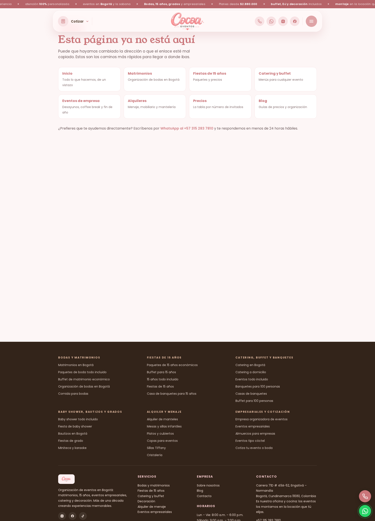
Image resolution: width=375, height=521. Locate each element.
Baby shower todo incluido (78, 419)
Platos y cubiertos (160, 433)
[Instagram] (283, 21)
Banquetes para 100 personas (257, 386)
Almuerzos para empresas (255, 433)
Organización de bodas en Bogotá (84, 386)
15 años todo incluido (162, 379)
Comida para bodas (73, 393)
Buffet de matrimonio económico (84, 379)
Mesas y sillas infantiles (164, 426)
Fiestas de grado (70, 441)
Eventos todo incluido (251, 379)
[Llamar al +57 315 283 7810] (259, 21)
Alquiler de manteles (162, 419)
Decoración (146, 501)
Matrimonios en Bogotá (76, 365)
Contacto (204, 496)
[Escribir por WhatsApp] (271, 21)
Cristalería (154, 455)
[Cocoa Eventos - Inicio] (187, 21)
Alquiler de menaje (152, 507)
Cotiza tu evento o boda (254, 448)
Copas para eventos (162, 441)
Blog (200, 490)
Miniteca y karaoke (72, 448)
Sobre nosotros (208, 485)
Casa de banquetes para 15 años (171, 393)
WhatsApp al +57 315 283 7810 (186, 128)
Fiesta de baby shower (75, 426)
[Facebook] (294, 21)
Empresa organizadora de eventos (261, 419)
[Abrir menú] (311, 21)
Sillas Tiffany (156, 448)
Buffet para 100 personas (254, 401)
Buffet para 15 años (161, 372)
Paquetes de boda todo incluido (82, 372)
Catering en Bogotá (250, 365)
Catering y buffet (151, 496)
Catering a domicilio (250, 372)
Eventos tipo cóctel (250, 441)
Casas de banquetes (251, 393)
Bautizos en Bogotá (72, 433)
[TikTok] (83, 516)
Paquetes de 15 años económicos (172, 365)
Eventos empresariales (252, 426)
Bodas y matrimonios (154, 485)
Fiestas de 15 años (160, 386)
